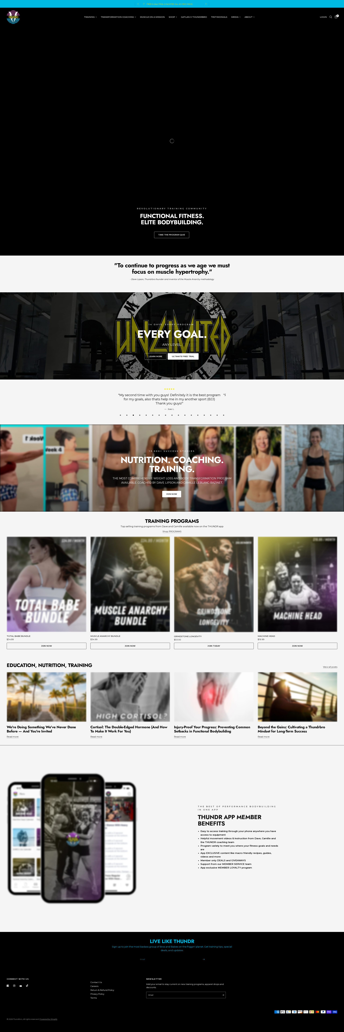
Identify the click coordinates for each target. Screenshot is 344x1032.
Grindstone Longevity (188, 636)
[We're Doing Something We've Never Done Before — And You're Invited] (46, 697)
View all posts (330, 667)
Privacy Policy (97, 994)
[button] (171, 235)
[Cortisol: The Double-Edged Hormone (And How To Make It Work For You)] (130, 697)
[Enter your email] (203, 959)
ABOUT (248, 17)
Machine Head (266, 636)
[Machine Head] (297, 584)
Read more (13, 737)
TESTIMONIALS (219, 17)
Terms (93, 998)
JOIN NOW (46, 646)
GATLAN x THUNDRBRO (194, 17)
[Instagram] (16, 986)
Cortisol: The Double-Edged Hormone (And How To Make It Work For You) (128, 729)
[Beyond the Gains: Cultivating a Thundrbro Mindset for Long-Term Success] (297, 697)
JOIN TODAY (214, 646)
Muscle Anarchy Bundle (105, 636)
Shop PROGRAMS (172, 531)
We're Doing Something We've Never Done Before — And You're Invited (41, 729)
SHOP (172, 17)
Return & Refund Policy (102, 990)
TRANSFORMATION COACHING (117, 17)
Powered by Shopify (48, 1019)
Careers (94, 986)
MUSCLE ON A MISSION (152, 17)
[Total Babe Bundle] (46, 584)
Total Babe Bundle (18, 636)
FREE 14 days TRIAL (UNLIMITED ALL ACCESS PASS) (201, 4)
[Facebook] (10, 986)
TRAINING (89, 17)
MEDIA (235, 17)
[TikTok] (29, 986)
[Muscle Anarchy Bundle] (130, 584)
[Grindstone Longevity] (214, 584)
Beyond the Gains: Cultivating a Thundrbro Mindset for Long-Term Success (291, 729)
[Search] (330, 17)
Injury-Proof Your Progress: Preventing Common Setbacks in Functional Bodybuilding (212, 729)
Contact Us (96, 982)
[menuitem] (90, 17)
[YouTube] (23, 986)
